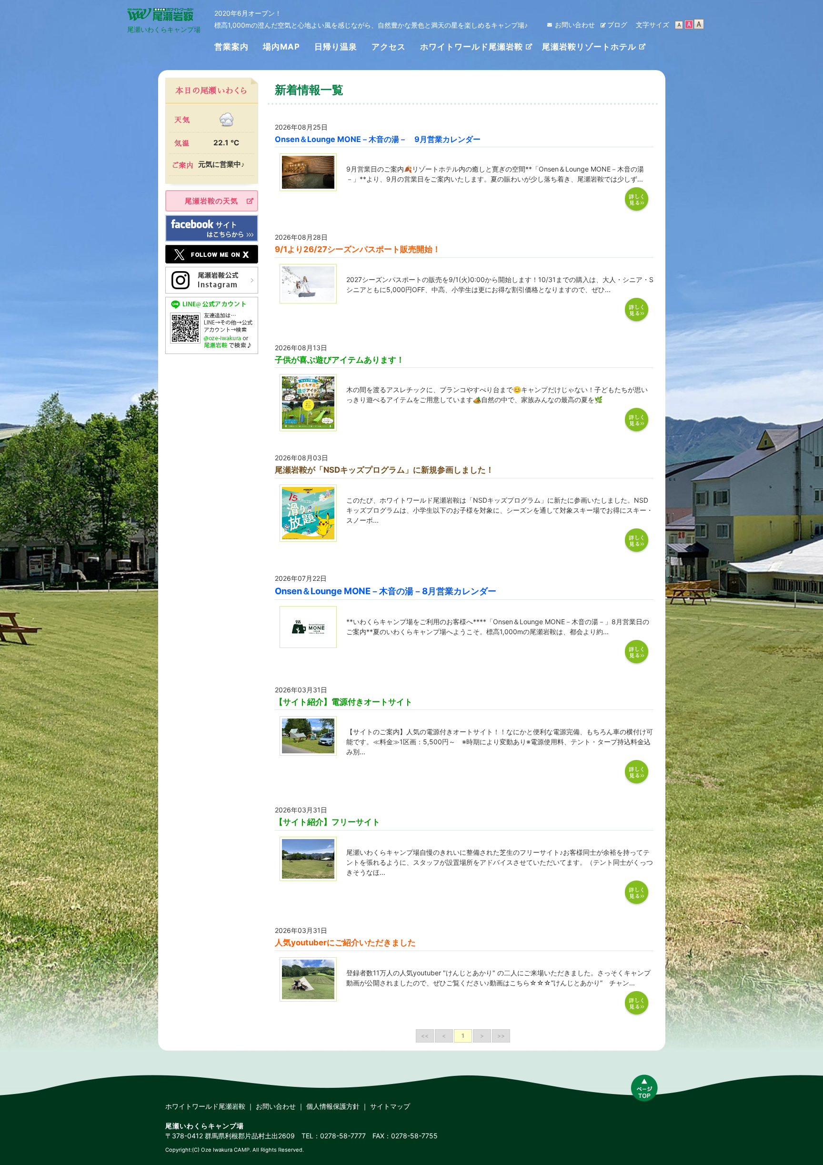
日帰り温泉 (335, 46)
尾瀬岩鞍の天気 (211, 200)
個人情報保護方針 (333, 1106)
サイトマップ (390, 1106)
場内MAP (281, 46)
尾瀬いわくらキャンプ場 (164, 29)
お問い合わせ (575, 24)
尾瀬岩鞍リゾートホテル (589, 46)
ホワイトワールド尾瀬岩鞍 (471, 46)
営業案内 (231, 46)
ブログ (617, 24)
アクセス (388, 46)
